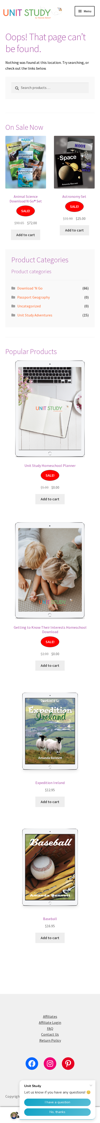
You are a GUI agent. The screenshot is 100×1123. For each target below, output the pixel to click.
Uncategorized (29, 306)
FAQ (50, 1028)
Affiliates (50, 1016)
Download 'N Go (30, 288)
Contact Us (50, 1034)
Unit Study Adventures (34, 315)
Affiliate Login (50, 1022)
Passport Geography (33, 297)
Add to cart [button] (25, 234)
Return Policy (50, 1040)
